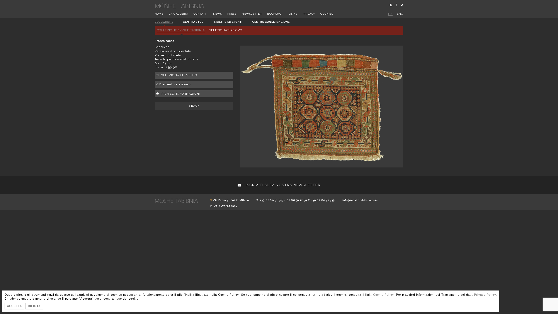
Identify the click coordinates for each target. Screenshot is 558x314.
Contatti (201, 13)
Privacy (309, 13)
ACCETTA (14, 306)
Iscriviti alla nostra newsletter (282, 185)
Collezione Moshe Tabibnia (181, 30)
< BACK (193, 105)
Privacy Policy (485, 294)
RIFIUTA (34, 306)
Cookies (326, 13)
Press (231, 13)
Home (159, 13)
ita (390, 13)
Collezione (164, 21)
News (217, 13)
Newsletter (252, 13)
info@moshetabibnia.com (360, 200)
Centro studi (193, 21)
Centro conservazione (271, 21)
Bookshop (275, 13)
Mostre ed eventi (228, 21)
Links (293, 13)
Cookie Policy (383, 294)
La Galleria (178, 13)
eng (400, 13)
